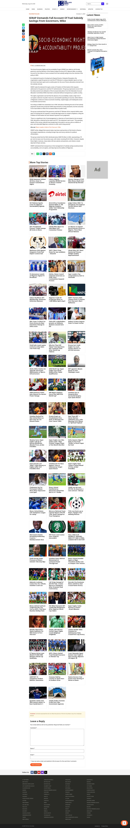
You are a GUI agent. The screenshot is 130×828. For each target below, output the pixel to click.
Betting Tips (47, 781)
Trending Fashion (48, 817)
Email (32, 755)
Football (24, 794)
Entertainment (69, 790)
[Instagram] (35, 772)
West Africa (25, 819)
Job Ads (46, 798)
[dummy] (97, 178)
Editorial (67, 788)
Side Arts (67, 811)
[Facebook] (32, 772)
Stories (89, 813)
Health (46, 796)
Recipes (89, 806)
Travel (24, 817)
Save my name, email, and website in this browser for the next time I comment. (54, 761)
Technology (47, 815)
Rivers (45, 809)
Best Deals (25, 781)
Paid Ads (24, 806)
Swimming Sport (26, 815)
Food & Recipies (91, 792)
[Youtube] (38, 772)
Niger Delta (68, 802)
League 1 (89, 798)
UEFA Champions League (71, 817)
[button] (23, 25)
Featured (46, 792)
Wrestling (68, 819)
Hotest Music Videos (27, 798)
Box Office (68, 781)
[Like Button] (32, 154)
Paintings (46, 806)
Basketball (90, 779)
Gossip (88, 794)
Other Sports (90, 804)
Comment (33, 728)
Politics (67, 806)
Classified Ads (26, 788)
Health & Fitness (69, 796)
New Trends (25, 802)
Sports (67, 813)
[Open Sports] (57, 9)
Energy (24, 790)
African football (48, 779)
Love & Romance (69, 800)
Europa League (91, 790)
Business (67, 784)
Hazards (24, 796)
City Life (67, 786)
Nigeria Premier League (93, 802)
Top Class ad (68, 815)
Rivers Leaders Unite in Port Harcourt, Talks (48, 127)
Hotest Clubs (90, 796)
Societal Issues (34, 14)
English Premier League (50, 790)
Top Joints (89, 815)
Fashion (24, 792)
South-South (47, 813)
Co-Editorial (47, 788)
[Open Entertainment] (77, 9)
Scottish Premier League (93, 809)
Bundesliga (47, 784)
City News (89, 786)
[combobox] (93, 3)
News (45, 802)
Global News (68, 794)
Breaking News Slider (28, 784)
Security (24, 811)
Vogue (88, 817)
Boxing (89, 781)
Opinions (67, 804)
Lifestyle (46, 800)
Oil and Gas (25, 804)
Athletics (67, 779)
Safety (67, 809)
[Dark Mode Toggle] (124, 823)
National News (91, 800)
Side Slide (89, 811)
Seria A (46, 811)
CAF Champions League (28, 786)
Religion (24, 809)
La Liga (67, 798)
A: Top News (25, 779)
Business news (90, 784)
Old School (47, 804)
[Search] (102, 3)
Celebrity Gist (47, 786)
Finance (67, 792)
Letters (24, 800)
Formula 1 (46, 794)
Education (89, 788)
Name (32, 748)
